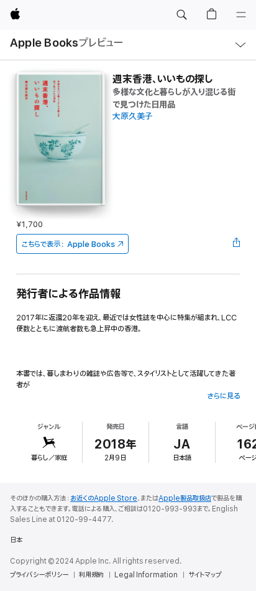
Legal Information (146, 574)
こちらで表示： (68, 244)
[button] (181, 15)
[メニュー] (241, 15)
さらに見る (223, 396)
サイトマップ (204, 574)
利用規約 (91, 574)
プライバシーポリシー (39, 574)
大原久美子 (132, 116)
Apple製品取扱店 (184, 498)
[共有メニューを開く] (236, 243)
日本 (16, 540)
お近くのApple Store (103, 498)
